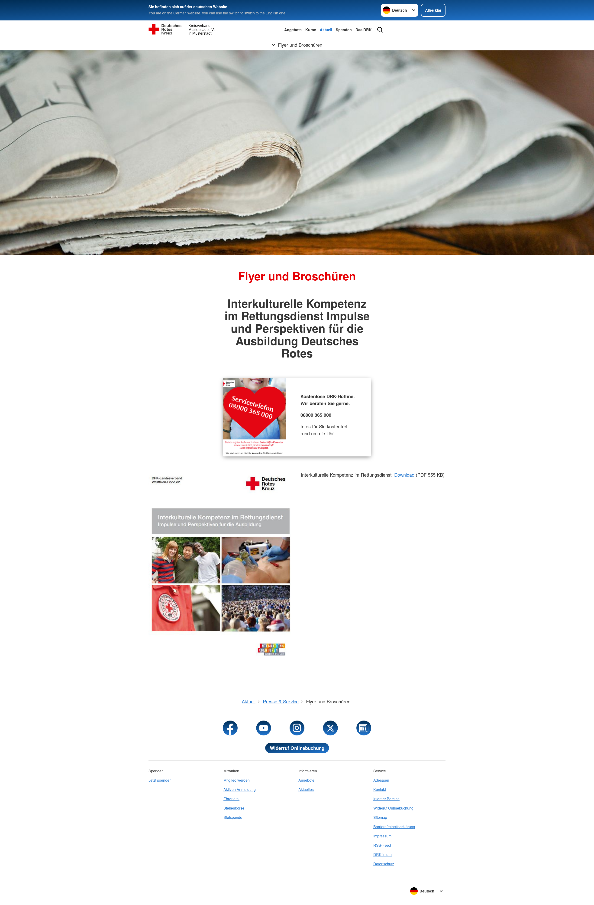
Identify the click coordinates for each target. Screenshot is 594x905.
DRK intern (382, 854)
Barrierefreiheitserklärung (394, 826)
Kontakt (379, 789)
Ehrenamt (231, 798)
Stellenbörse (233, 808)
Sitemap (380, 817)
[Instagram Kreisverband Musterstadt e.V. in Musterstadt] (297, 728)
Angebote (293, 29)
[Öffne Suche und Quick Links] (380, 29)
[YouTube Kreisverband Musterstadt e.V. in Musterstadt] (263, 728)
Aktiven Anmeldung (239, 789)
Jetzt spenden (159, 780)
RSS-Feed (382, 845)
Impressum (382, 836)
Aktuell (326, 29)
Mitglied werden (236, 780)
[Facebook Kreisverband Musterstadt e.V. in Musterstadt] (230, 728)
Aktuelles (306, 789)
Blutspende (232, 817)
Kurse (310, 29)
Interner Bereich (386, 798)
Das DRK (363, 29)
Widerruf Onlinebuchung (297, 747)
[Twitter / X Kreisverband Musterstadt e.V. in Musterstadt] (330, 728)
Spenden (344, 29)
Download (404, 474)
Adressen (381, 780)
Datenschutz (383, 863)
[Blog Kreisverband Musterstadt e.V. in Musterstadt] (363, 728)
